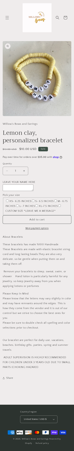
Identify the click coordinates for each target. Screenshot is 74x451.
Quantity (7, 163)
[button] (7, 18)
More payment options (37, 228)
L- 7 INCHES (27, 206)
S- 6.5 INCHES (44, 201)
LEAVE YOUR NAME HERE (19, 182)
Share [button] (9, 378)
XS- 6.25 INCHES (20, 201)
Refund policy (42, 443)
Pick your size (11, 195)
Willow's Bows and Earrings (35, 439)
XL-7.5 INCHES (48, 206)
